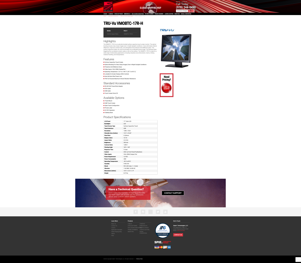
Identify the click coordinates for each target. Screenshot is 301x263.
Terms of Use (139, 258)
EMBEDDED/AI (127, 14)
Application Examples (116, 229)
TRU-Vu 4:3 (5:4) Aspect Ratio (126, 16)
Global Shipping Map (116, 231)
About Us (178, 1)
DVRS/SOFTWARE (118, 14)
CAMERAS (110, 14)
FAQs (112, 235)
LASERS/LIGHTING (169, 14)
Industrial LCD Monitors (113, 16)
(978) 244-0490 (186, 7)
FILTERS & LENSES (149, 14)
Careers (113, 227)
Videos (113, 233)
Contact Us (184, 1)
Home (104, 16)
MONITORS (177, 14)
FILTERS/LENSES (144, 227)
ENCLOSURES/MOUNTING (135, 227)
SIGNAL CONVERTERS (186, 14)
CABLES (105, 14)
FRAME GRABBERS (159, 14)
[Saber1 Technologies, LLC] (108, 6)
